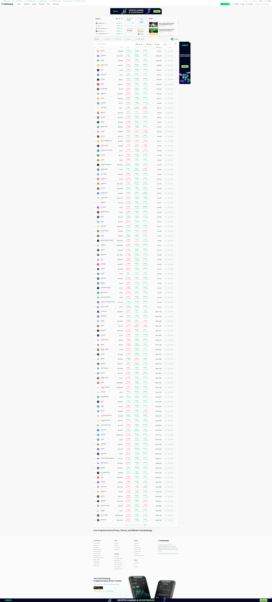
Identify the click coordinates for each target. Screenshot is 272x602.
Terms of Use (137, 547)
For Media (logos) (118, 558)
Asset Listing (117, 566)
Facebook (136, 562)
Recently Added (140, 39)
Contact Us (136, 543)
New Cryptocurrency (98, 557)
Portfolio (116, 543)
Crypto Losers (97, 553)
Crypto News (97, 561)
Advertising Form (118, 562)
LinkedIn (136, 566)
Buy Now (170, 51)
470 (145, 525)
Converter (116, 549)
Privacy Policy (137, 549)
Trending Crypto (97, 555)
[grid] (136, 286)
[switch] (172, 39)
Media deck (117, 560)
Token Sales (96, 559)
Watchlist (116, 545)
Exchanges (96, 547)
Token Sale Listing (118, 568)
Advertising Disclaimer (139, 555)
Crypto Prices (97, 543)
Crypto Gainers (97, 551)
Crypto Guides (97, 563)
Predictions (96, 545)
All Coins (97, 39)
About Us (136, 545)
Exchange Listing (118, 564)
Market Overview (98, 549)
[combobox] (149, 44)
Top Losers (118, 39)
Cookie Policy (137, 551)
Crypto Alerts (117, 547)
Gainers (97, 19)
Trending (128, 39)
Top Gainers (107, 39)
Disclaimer (136, 553)
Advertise (116, 556)
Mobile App (96, 565)
